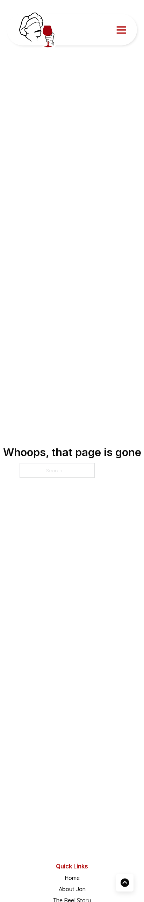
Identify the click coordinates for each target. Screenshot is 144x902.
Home (72, 877)
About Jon (72, 889)
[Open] (121, 29)
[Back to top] (125, 883)
